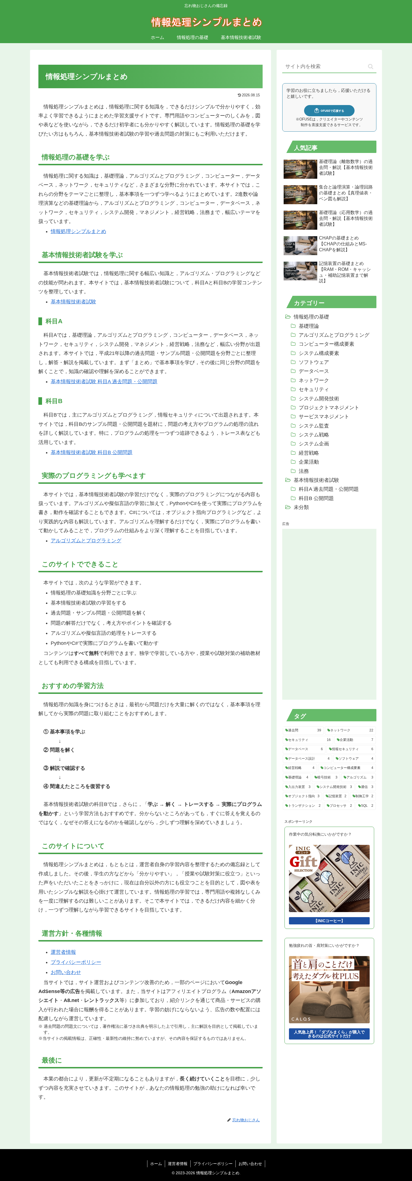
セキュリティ (314, 389)
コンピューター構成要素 (326, 344)
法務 (304, 471)
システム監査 (314, 426)
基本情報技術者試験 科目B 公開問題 (92, 452)
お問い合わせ (66, 972)
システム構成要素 (319, 353)
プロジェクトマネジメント (329, 407)
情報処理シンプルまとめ (78, 231)
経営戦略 (309, 453)
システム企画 (314, 444)
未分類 (301, 507)
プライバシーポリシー (76, 962)
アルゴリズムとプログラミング (86, 540)
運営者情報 (63, 952)
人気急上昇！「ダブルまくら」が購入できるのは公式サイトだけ (329, 1034)
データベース (314, 371)
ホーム (156, 1163)
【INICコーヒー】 (329, 921)
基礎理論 (309, 326)
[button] (371, 66)
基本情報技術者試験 (73, 301)
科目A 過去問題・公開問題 (329, 489)
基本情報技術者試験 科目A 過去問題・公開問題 (104, 381)
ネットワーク (314, 380)
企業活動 (309, 462)
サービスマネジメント (324, 416)
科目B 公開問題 (316, 498)
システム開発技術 (319, 398)
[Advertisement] (324, 613)
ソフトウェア (314, 362)
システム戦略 (314, 435)
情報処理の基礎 (311, 317)
